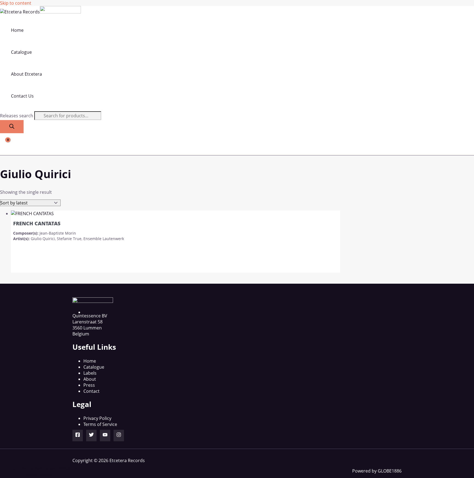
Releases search (17, 116)
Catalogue (93, 367)
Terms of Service (100, 424)
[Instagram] (119, 435)
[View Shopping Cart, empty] (4, 144)
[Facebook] (77, 435)
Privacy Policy (97, 418)
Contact (91, 391)
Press (89, 385)
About (89, 379)
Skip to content (15, 3)
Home (89, 361)
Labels (90, 373)
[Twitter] (91, 435)
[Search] (12, 126)
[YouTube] (105, 435)
